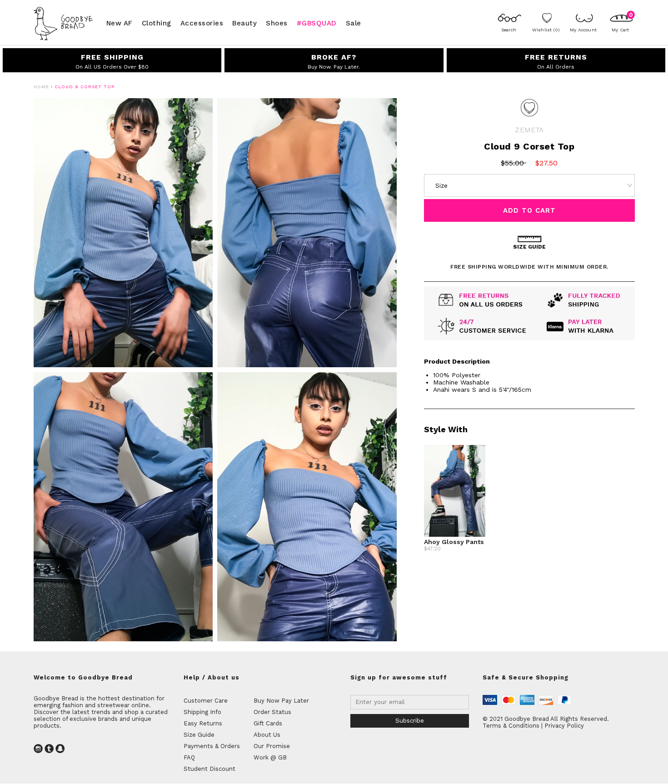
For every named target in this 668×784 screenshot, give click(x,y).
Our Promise (272, 746)
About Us (267, 734)
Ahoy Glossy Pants (454, 541)
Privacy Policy (564, 725)
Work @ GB (270, 757)
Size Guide (199, 734)
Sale (353, 23)
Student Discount (209, 768)
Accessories (202, 23)
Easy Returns (203, 723)
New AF (119, 23)
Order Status (272, 712)
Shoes (277, 23)
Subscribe (409, 720)
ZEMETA (529, 129)
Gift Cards (268, 723)
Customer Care (206, 700)
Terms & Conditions (511, 725)
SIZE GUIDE (529, 247)
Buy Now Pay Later (281, 700)
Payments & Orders (212, 746)
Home (41, 86)
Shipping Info (202, 712)
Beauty (244, 23)
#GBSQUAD (317, 23)
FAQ (189, 757)
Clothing (156, 23)
